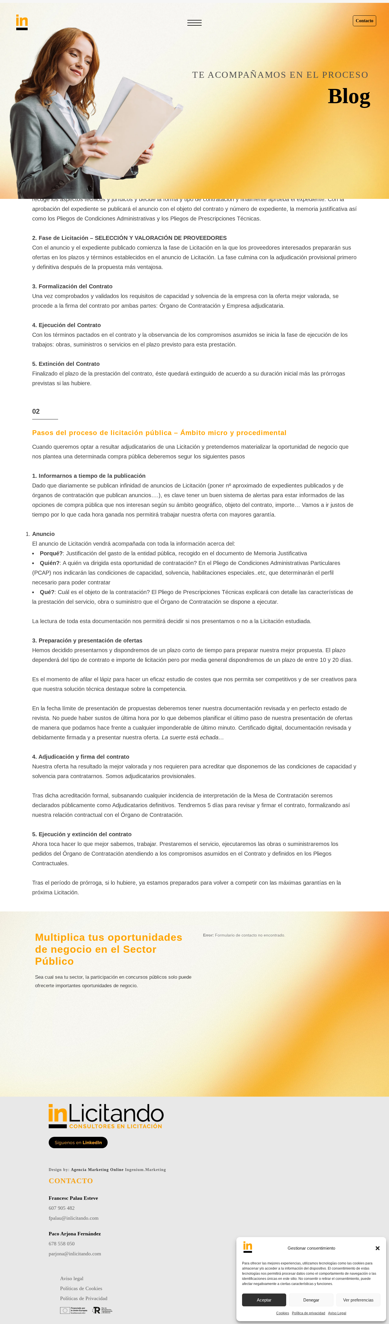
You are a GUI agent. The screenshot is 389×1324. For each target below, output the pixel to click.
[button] (377, 1248)
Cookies (282, 1313)
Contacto (364, 20)
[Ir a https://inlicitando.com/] (48, 24)
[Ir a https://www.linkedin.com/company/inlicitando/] (78, 1142)
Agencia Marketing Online (97, 1170)
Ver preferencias (358, 1300)
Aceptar (264, 1300)
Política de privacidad (308, 1313)
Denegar (311, 1300)
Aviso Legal (337, 1313)
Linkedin (194, 180)
